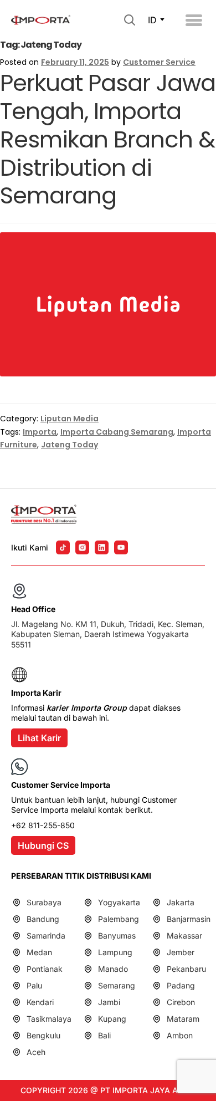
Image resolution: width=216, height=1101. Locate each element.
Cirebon (181, 1002)
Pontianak (45, 968)
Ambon (180, 1035)
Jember (180, 952)
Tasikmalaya (49, 1018)
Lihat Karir (39, 737)
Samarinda (46, 935)
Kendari (40, 1002)
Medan (39, 952)
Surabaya (44, 902)
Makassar (184, 935)
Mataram (183, 1018)
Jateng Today (69, 444)
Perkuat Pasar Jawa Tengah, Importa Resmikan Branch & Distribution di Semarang (107, 139)
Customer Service (159, 62)
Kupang (112, 1018)
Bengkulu (43, 1035)
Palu (34, 985)
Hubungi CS (43, 845)
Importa (39, 431)
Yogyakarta (119, 902)
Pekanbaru (186, 968)
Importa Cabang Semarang (116, 431)
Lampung (115, 952)
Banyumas (117, 935)
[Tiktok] (63, 547)
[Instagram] (82, 547)
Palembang (118, 919)
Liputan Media (69, 418)
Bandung (43, 919)
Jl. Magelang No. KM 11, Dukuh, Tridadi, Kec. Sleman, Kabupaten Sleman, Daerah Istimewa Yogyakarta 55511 (107, 634)
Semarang (116, 985)
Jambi (109, 1002)
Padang (181, 985)
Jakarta (180, 902)
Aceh (36, 1052)
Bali (104, 1035)
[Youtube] (121, 547)
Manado (113, 968)
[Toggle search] (130, 20)
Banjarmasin (188, 919)
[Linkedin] (102, 547)
